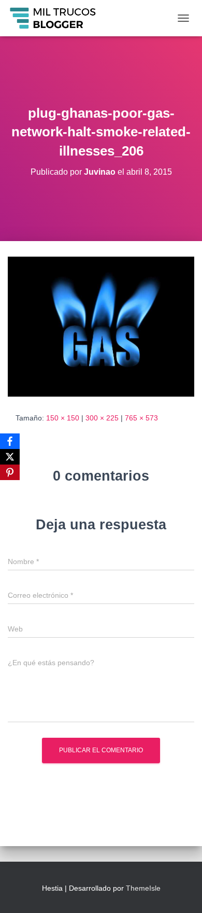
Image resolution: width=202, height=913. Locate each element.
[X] (10, 457)
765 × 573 (141, 418)
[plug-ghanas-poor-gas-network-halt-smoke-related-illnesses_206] (101, 326)
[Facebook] (10, 441)
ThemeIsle (143, 888)
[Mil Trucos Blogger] (57, 18)
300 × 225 (102, 418)
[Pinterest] (10, 472)
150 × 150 (62, 418)
